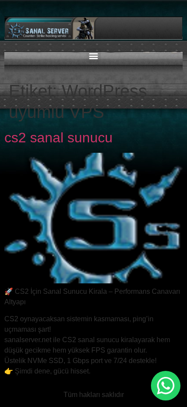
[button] (94, 55)
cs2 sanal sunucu (58, 137)
